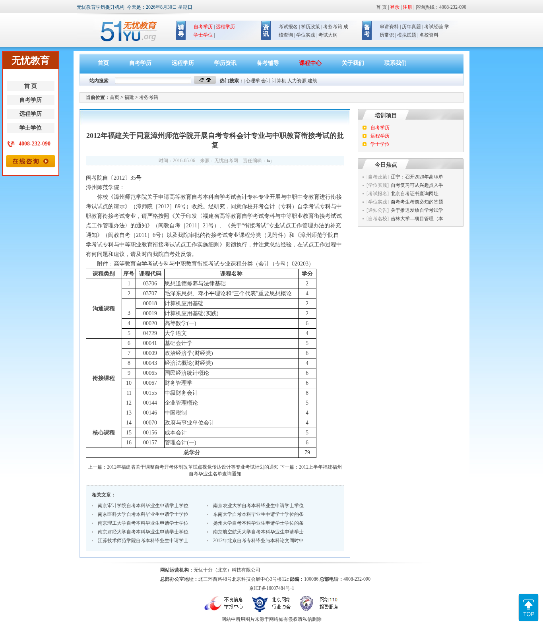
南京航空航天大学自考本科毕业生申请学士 (258, 532)
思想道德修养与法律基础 (195, 284)
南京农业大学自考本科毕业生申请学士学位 (258, 505)
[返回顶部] (528, 597)
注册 (407, 7)
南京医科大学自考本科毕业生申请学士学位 (143, 514)
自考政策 (377, 177)
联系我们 (395, 63)
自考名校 (377, 218)
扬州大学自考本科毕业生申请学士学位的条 (258, 523)
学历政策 (310, 26)
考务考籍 (332, 26)
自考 (197, 197)
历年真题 (411, 26)
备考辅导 (268, 63)
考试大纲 (327, 35)
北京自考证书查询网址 (414, 193)
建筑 (312, 80)
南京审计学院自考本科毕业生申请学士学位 (143, 505)
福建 (129, 97)
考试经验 (433, 26)
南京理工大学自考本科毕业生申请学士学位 (143, 523)
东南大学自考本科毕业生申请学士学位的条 (258, 514)
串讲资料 (389, 26)
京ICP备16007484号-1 (271, 588)
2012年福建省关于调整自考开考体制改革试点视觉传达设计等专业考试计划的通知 (193, 467)
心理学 (253, 80)
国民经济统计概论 (187, 373)
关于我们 (353, 63)
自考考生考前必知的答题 (417, 202)
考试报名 (288, 26)
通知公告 (377, 210)
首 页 (30, 86)
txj (269, 160)
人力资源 (296, 80)
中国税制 (176, 413)
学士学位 (30, 128)
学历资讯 (225, 63)
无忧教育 (125, 31)
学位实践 (305, 35)
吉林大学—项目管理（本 (417, 218)
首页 (103, 63)
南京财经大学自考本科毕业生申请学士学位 (143, 532)
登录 (394, 7)
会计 (266, 80)
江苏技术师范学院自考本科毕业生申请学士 (143, 540)
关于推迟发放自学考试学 (417, 210)
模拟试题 (406, 35)
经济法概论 (178, 363)
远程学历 (30, 114)
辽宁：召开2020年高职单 (417, 177)
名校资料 (428, 35)
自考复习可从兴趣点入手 (417, 185)
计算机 (279, 80)
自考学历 (30, 100)
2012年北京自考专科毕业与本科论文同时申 (258, 540)
